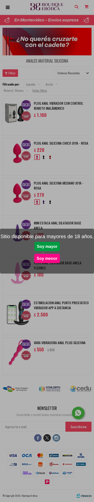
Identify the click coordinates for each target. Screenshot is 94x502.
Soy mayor (47, 246)
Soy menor (47, 258)
